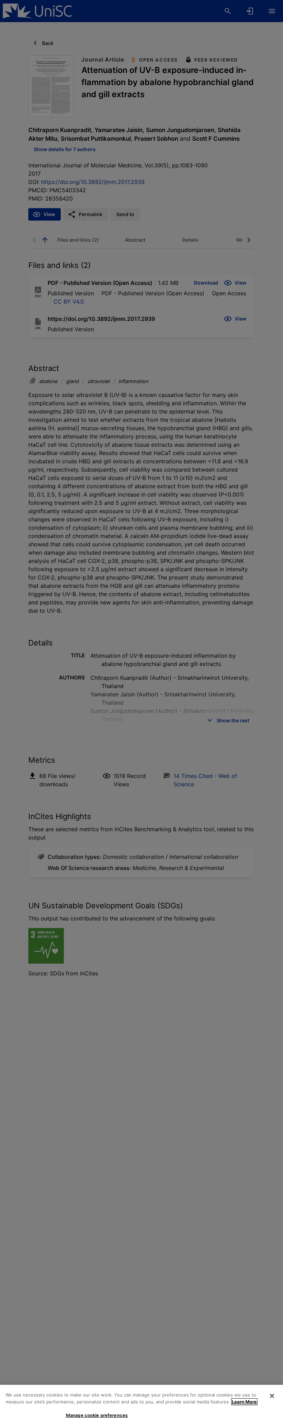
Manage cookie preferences (97, 1415)
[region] (141, 1406)
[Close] (272, 1395)
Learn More (244, 1401)
